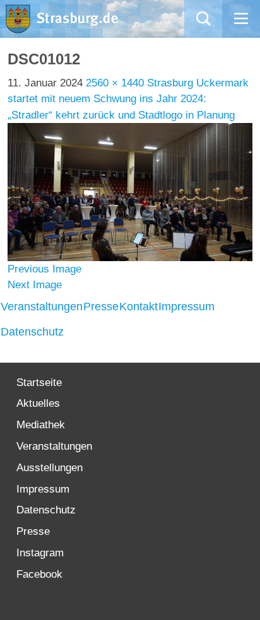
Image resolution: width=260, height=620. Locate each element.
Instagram (40, 553)
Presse (101, 306)
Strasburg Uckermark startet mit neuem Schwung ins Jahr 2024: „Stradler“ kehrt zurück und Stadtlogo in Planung (128, 99)
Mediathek (40, 425)
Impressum (186, 306)
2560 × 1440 (115, 83)
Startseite (39, 383)
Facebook (39, 574)
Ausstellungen (49, 468)
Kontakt (138, 306)
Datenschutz (32, 331)
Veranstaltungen (42, 306)
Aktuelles (38, 403)
